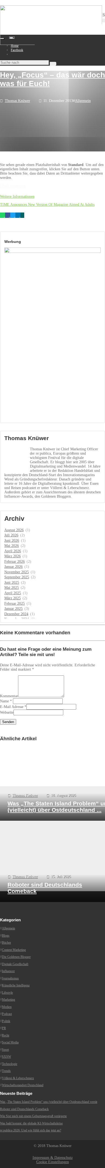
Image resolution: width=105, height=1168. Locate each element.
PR (4, 1028)
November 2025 (16, 572)
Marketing (8, 999)
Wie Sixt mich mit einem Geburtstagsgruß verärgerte (33, 1116)
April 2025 (12, 593)
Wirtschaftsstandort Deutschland (22, 1085)
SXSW (6, 1057)
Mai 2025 (11, 588)
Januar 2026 (13, 567)
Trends (6, 1071)
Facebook (17, 50)
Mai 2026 (11, 546)
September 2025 (16, 577)
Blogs (5, 935)
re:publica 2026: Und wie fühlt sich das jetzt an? (30, 1130)
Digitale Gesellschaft (15, 964)
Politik (6, 1021)
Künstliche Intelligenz (16, 985)
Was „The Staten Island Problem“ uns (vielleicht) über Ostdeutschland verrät (48, 1102)
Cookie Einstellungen (52, 1162)
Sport (5, 1050)
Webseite (6, 712)
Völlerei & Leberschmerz (18, 1078)
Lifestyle (7, 992)
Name (4, 701)
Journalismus (10, 978)
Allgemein (83, 101)
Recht (5, 1035)
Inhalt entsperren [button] (13, 186)
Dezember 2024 (16, 614)
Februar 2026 (14, 562)
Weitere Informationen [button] (17, 196)
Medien (7, 1007)
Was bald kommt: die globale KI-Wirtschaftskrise (31, 1123)
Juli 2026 (11, 535)
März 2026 (12, 556)
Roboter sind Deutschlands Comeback (24, 1109)
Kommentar (9, 696)
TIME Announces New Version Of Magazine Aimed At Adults (47, 205)
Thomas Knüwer (17, 101)
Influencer (8, 971)
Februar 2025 (14, 603)
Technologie (9, 1064)
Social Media (10, 1042)
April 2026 (12, 551)
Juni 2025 (11, 583)
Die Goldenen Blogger (16, 957)
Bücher (6, 942)
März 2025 (12, 598)
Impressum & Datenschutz (53, 1158)
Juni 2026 (11, 541)
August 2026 (14, 530)
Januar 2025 (13, 609)
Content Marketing (14, 950)
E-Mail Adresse (11, 707)
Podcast (7, 1014)
